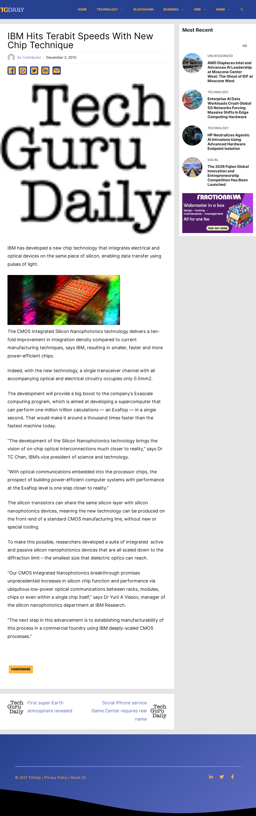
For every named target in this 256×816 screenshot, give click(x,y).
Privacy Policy (55, 777)
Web (197, 9)
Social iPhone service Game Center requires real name (119, 711)
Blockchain (144, 9)
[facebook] (12, 70)
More (220, 9)
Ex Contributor (29, 57)
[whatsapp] (23, 70)
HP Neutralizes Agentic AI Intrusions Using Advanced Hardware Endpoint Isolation (229, 142)
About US (78, 777)
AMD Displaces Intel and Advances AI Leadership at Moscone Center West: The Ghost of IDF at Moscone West (230, 71)
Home (82, 9)
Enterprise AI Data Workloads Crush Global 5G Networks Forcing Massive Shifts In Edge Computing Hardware (229, 107)
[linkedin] (45, 70)
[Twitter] (222, 776)
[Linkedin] (211, 776)
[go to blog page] (245, 45)
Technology (107, 9)
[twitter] (34, 70)
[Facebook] (232, 776)
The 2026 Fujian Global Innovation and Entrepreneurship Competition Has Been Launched (228, 175)
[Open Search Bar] (242, 9)
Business (171, 9)
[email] (56, 70)
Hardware (20, 669)
